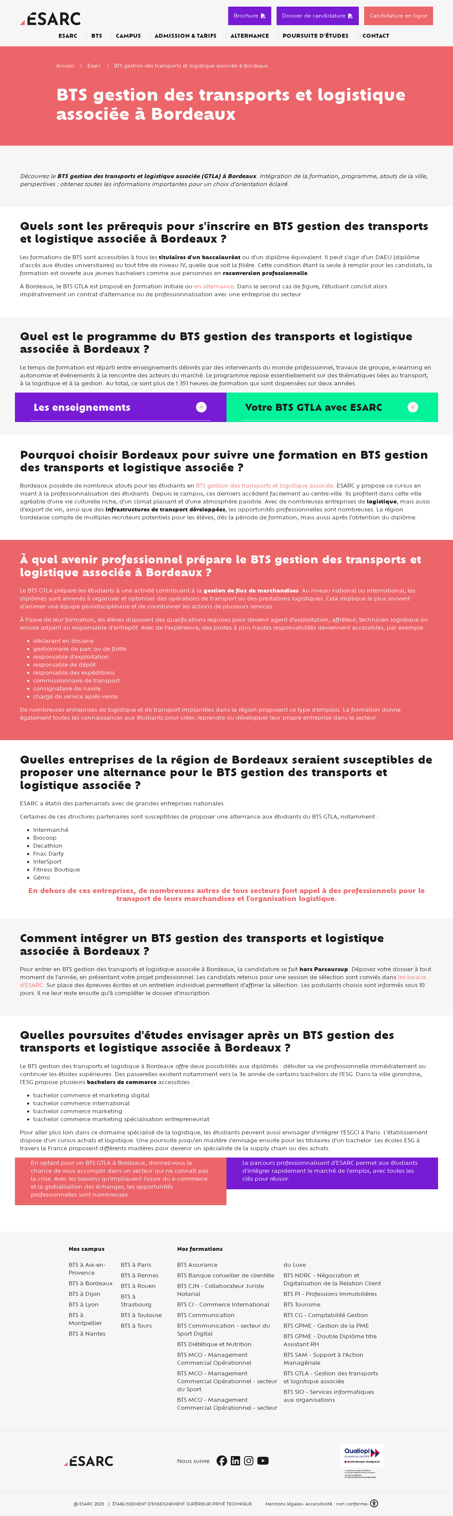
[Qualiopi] (362, 1461)
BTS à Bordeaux (91, 1283)
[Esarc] (50, 17)
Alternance (249, 35)
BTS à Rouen (138, 1285)
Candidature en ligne (398, 15)
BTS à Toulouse (141, 1314)
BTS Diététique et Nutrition (214, 1344)
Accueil (65, 66)
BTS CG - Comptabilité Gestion (326, 1314)
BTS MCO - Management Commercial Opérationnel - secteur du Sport (227, 1381)
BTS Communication (206, 1314)
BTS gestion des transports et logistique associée (264, 485)
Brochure (246, 15)
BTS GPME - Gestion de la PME (326, 1325)
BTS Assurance (197, 1264)
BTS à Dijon (84, 1293)
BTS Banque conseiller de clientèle (225, 1275)
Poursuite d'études (316, 35)
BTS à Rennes (140, 1275)
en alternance (214, 286)
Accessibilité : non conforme (336, 1503)
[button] (374, 1503)
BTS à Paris (136, 1264)
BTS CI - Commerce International (223, 1304)
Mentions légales (283, 1503)
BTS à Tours (136, 1325)
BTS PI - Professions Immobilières (330, 1293)
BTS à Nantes (87, 1333)
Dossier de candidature (314, 15)
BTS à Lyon (84, 1304)
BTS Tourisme (302, 1304)
